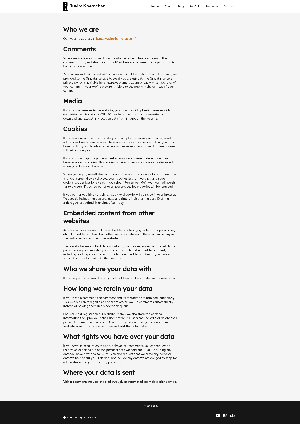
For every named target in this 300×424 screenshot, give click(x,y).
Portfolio (194, 6)
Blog (181, 6)
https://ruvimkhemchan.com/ (116, 38)
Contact (229, 6)
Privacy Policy (150, 406)
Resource (212, 6)
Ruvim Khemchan (87, 6)
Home (155, 6)
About (168, 6)
